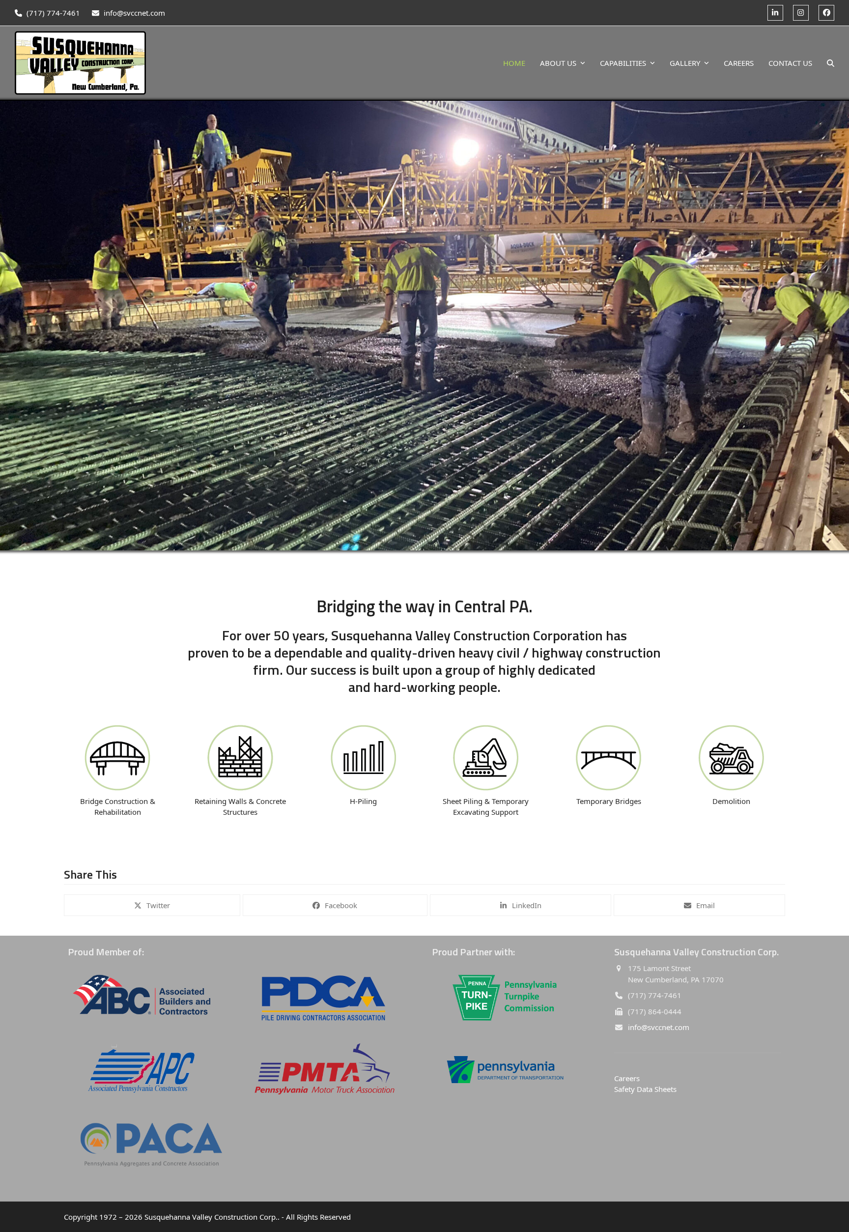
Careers (627, 1078)
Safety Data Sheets (645, 1089)
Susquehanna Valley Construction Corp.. (212, 1217)
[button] (831, 63)
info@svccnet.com (134, 13)
